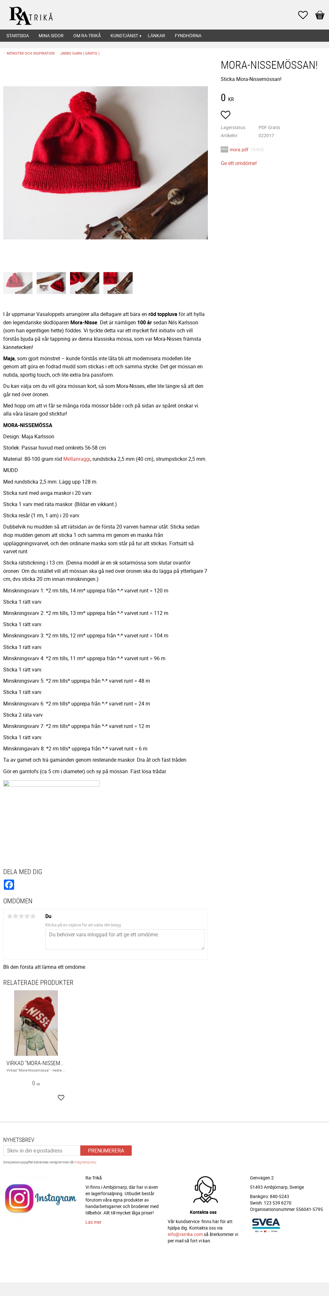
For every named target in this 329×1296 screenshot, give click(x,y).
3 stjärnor (21, 916)
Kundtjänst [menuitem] (124, 35)
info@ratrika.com (185, 1234)
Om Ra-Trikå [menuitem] (87, 35)
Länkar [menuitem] (156, 35)
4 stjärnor (27, 916)
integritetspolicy (85, 1162)
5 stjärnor (33, 916)
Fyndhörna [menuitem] (188, 35)
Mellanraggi (76, 458)
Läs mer (93, 1222)
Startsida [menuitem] (17, 35)
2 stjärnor (15, 916)
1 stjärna (10, 916)
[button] (306, 15)
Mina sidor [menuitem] (51, 35)
